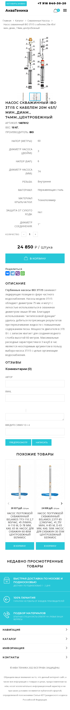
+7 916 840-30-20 (52, 3)
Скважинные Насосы (38, 20)
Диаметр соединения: (23, 224)
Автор (9, 377)
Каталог (19, 20)
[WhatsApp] (22, 273)
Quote (30, 411)
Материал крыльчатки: (23, 200)
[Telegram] (12, 273)
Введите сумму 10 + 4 (17, 425)
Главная (7, 20)
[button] (61, 36)
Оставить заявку (16, 4)
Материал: (25, 190)
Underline (17, 411)
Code (35, 411)
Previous (8, 504)
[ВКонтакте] (7, 273)
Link (39, 411)
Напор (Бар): (24, 161)
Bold (8, 411)
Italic (12, 411)
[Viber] (17, 273)
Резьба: (27, 181)
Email (8, 391)
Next (62, 504)
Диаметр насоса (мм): (20, 171)
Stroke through (22, 411)
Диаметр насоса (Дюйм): (20, 151)
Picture (44, 411)
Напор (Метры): (21, 141)
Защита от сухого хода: (19, 212)
